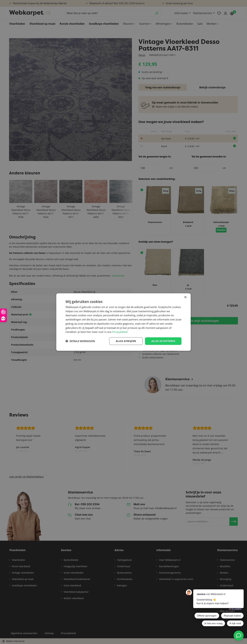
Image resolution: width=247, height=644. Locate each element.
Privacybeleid (120, 332)
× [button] (185, 297)
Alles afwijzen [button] (126, 341)
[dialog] (123, 322)
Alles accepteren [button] (163, 341)
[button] (80, 341)
